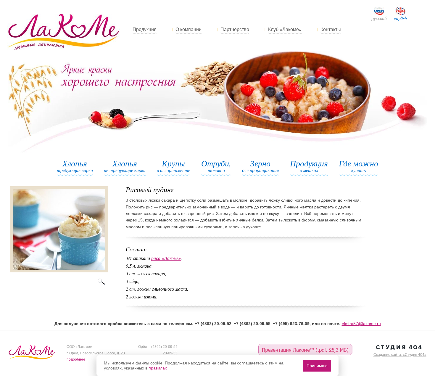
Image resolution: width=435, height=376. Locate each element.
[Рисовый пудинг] (59, 271)
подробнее (76, 359)
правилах (158, 368)
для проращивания (260, 166)
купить (358, 166)
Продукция (145, 29)
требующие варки (75, 166)
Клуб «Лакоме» (285, 29)
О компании (188, 29)
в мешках (309, 166)
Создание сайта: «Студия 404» (399, 355)
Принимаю (317, 365)
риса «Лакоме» (166, 258)
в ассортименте (173, 166)
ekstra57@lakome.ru (361, 323)
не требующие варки (125, 166)
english (400, 18)
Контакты (330, 29)
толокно (216, 166)
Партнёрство (234, 29)
